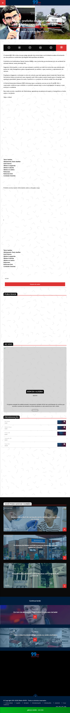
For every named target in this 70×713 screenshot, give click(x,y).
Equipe (18, 703)
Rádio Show (8, 427)
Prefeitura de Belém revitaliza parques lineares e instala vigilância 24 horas (35, 546)
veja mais (35, 410)
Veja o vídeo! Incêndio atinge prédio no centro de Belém (35, 635)
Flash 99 (7, 444)
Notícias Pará (35, 14)
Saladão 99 (8, 438)
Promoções (47, 703)
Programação (36, 703)
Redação (7, 528)
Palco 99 (7, 433)
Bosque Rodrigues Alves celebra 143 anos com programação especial (35, 574)
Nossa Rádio (9, 703)
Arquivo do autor (35, 284)
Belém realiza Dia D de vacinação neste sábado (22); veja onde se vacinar (35, 518)
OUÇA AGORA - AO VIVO (35, 710)
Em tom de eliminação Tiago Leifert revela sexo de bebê (35, 612)
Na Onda (7, 421)
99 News (26, 703)
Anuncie (57, 703)
